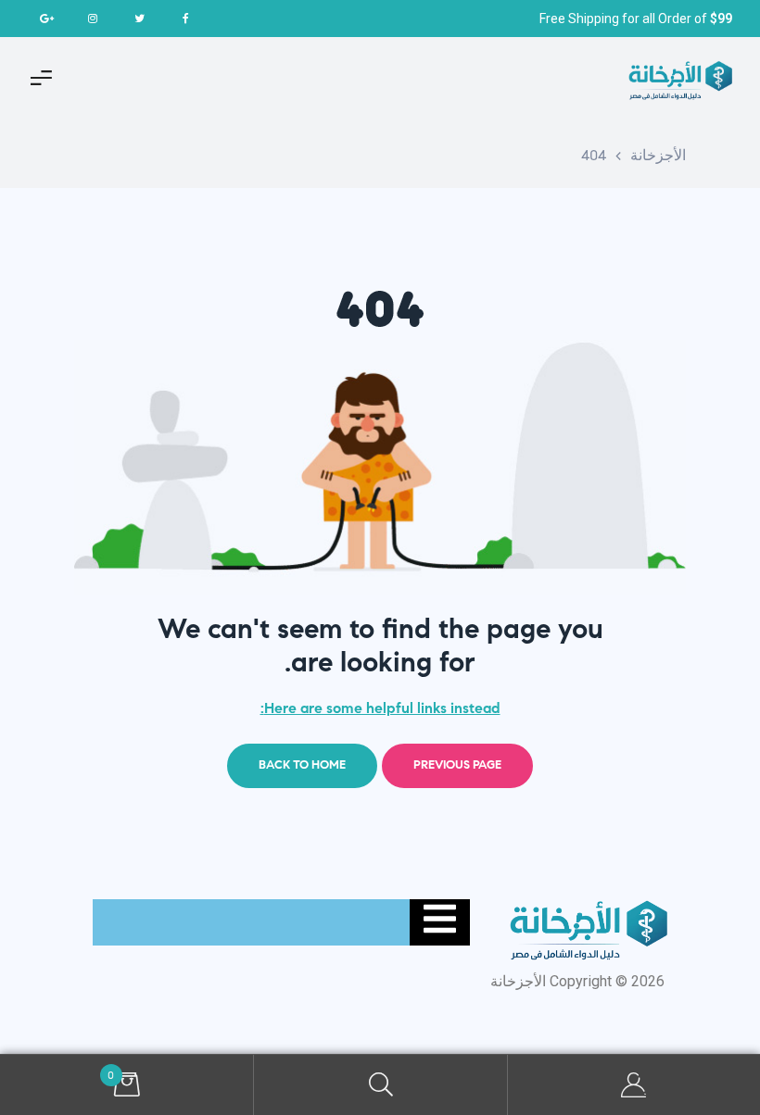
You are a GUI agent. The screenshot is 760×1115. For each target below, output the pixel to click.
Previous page (457, 765)
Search (379, 1085)
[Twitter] (139, 18)
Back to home (302, 765)
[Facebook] (185, 18)
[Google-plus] (46, 18)
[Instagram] (92, 18)
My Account (633, 1085)
